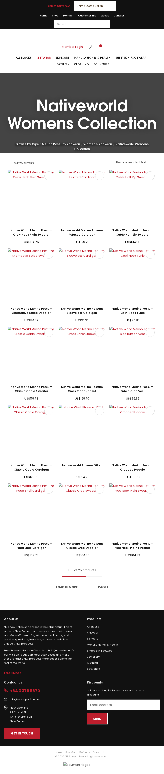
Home (43, 15)
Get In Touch (22, 733)
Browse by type (27, 144)
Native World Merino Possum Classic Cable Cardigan (31, 467)
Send (97, 719)
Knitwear (43, 58)
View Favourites (89, 47)
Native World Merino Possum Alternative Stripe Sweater (31, 310)
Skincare (62, 58)
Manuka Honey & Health (92, 58)
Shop (55, 15)
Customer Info (87, 15)
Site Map (71, 752)
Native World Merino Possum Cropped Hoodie (132, 467)
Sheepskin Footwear (130, 58)
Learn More (12, 673)
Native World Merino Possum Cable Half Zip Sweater (132, 232)
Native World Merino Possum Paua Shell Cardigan (31, 545)
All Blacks (24, 58)
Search (105, 24)
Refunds (84, 752)
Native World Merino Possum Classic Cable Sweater (31, 388)
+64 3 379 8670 (25, 691)
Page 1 (103, 587)
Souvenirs (101, 64)
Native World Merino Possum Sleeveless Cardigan (82, 310)
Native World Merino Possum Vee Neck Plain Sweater (132, 545)
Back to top (100, 752)
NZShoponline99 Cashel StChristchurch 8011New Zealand (21, 714)
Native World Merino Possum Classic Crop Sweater (82, 545)
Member (68, 15)
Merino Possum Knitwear (61, 144)
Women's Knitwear (97, 144)
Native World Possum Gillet (82, 465)
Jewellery (62, 64)
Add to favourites (48, 175)
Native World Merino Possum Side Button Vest (132, 388)
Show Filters (24, 163)
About (105, 15)
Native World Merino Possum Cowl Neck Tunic (132, 310)
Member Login (72, 47)
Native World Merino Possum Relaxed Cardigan (82, 232)
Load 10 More (67, 587)
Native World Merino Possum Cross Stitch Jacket (82, 388)
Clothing (81, 64)
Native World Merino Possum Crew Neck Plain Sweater (31, 232)
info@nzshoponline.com (26, 699)
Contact (119, 15)
